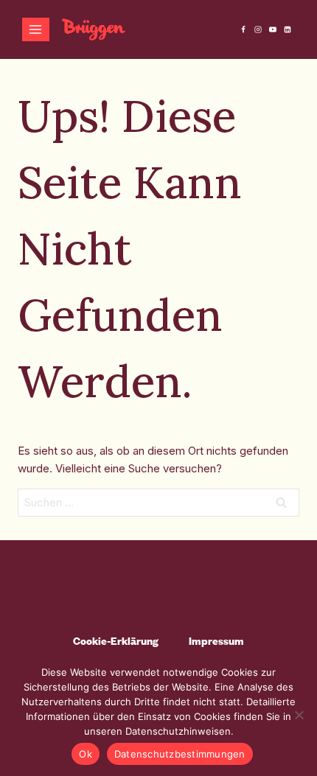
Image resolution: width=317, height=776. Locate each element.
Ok (85, 754)
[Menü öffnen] (35, 29)
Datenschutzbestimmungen (179, 754)
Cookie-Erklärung (115, 641)
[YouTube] (272, 29)
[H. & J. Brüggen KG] (93, 29)
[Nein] (298, 714)
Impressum (216, 641)
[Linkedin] (287, 29)
